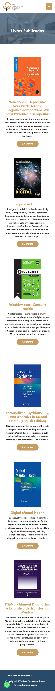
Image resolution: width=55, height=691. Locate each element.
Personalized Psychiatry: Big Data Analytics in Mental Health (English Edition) (27, 417)
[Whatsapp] (7, 685)
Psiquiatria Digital (27, 204)
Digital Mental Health (27, 513)
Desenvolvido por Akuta (25, 685)
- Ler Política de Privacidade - (19, 675)
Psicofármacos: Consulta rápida (27, 307)
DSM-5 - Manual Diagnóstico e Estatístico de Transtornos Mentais (27, 608)
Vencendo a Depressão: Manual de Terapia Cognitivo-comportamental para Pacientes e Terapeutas (28, 108)
